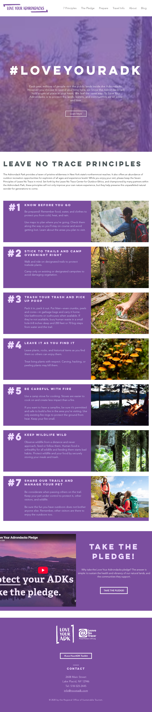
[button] (103, 8)
